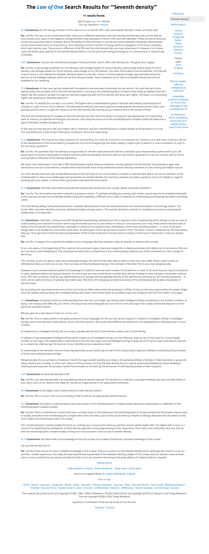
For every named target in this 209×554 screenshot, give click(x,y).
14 (22, 374)
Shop (127, 484)
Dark (178, 64)
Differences (127, 487)
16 (22, 62)
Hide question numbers (80, 468)
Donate (178, 52)
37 (22, 88)
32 (22, 30)
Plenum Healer (178, 86)
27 (25, 62)
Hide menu (178, 13)
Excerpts (88, 487)
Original (178, 67)
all (99, 21)
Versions (115, 487)
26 (25, 139)
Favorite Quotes (140, 484)
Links (79, 487)
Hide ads (99, 507)
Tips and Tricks (49, 487)
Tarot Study (157, 484)
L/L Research (178, 121)
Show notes (120, 468)
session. (104, 24)
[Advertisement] (104, 531)
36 (22, 390)
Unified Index (101, 487)
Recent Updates (144, 487)
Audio (178, 43)
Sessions (178, 33)
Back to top (104, 479)
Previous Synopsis (102, 484)
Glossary (178, 49)
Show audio (135, 468)
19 (25, 374)
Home (178, 30)
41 (22, 139)
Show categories (104, 468)
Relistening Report (175, 484)
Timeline (34, 487)
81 (22, 439)
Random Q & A (66, 487)
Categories (178, 37)
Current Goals (161, 487)
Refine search (178, 24)
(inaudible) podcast (178, 103)
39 (22, 220)
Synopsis (178, 46)
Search (35, 484)
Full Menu (178, 73)
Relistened (119, 473)
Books (178, 40)
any (94, 21)
